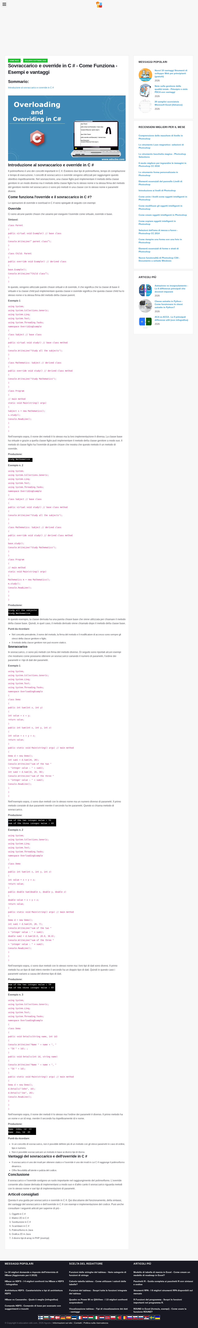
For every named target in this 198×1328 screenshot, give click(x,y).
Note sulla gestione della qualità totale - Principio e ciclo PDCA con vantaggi (171, 89)
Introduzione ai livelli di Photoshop (157, 190)
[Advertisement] (99, 32)
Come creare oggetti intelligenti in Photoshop (163, 215)
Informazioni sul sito (62, 1323)
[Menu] (4, 4)
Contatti (78, 1323)
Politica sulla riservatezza (96, 1323)
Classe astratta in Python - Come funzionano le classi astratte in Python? (169, 304)
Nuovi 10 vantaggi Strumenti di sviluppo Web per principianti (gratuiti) (171, 73)
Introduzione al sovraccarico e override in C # (31, 87)
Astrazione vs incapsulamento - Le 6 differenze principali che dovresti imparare (171, 288)
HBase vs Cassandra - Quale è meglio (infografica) (31, 1299)
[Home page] (99, 4)
